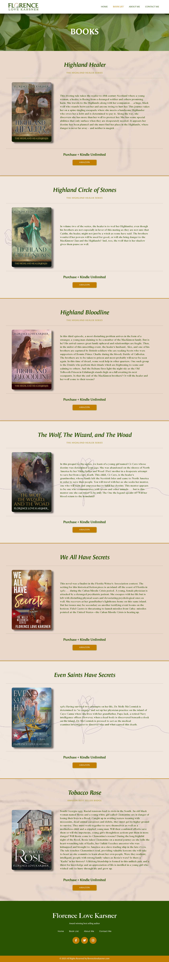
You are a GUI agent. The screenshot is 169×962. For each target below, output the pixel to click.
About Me (134, 7)
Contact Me (152, 7)
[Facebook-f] (75, 940)
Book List (118, 7)
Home (104, 7)
